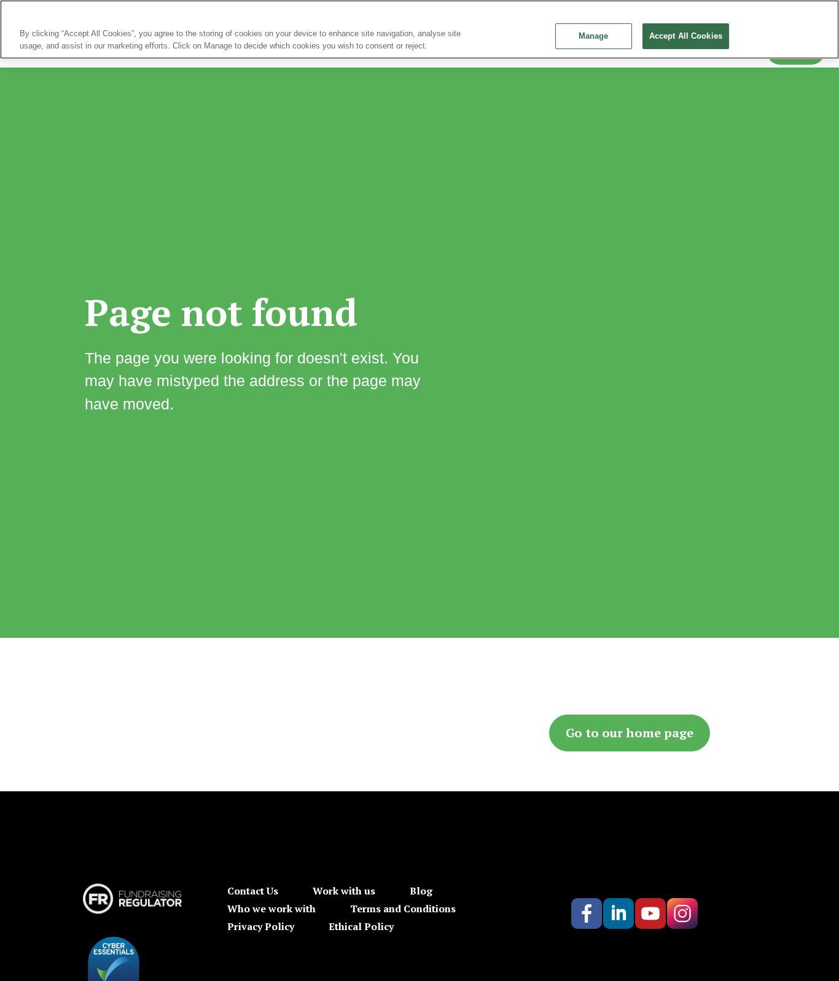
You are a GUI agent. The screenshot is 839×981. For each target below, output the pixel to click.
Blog (421, 891)
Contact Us (252, 891)
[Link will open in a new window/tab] (586, 913)
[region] (419, 29)
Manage (594, 36)
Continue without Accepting (789, 15)
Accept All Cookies (685, 36)
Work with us (344, 891)
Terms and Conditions (403, 908)
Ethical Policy (361, 926)
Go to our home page (629, 732)
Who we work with (271, 908)
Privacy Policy (260, 926)
